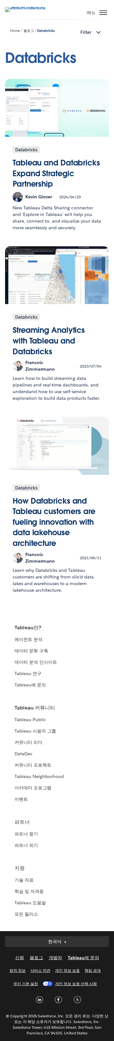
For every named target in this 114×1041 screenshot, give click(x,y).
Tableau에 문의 (30, 685)
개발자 (55, 957)
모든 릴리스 (26, 914)
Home (15, 30)
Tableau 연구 (28, 673)
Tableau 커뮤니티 (35, 707)
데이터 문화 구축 (31, 651)
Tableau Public (30, 719)
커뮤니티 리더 (28, 742)
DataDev (23, 754)
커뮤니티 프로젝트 (33, 765)
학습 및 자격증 (29, 891)
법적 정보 (18, 970)
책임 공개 (93, 970)
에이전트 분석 (28, 639)
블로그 (28, 30)
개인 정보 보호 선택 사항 (76, 983)
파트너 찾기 (26, 834)
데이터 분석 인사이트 (36, 662)
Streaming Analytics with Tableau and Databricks (49, 340)
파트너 (22, 822)
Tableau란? (28, 627)
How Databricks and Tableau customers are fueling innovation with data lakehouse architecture (54, 522)
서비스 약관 (40, 970)
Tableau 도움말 (30, 903)
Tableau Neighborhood (39, 776)
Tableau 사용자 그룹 (35, 731)
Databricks (45, 30)
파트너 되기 (26, 845)
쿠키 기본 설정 (25, 983)
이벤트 (21, 799)
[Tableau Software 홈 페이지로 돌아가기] (27, 6)
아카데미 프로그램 (33, 788)
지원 (20, 868)
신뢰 (19, 957)
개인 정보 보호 (67, 970)
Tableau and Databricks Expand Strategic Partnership (56, 173)
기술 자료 (24, 880)
